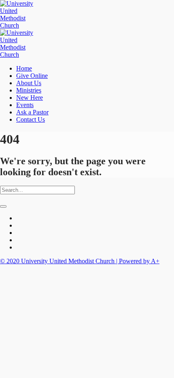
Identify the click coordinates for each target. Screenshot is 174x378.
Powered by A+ (139, 261)
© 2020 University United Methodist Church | (59, 261)
